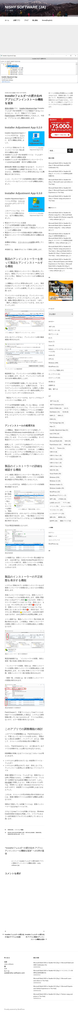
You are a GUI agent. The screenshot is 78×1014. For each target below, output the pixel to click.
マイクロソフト (56, 510)
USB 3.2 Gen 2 (56, 466)
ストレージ (66, 506)
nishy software (21, 92)
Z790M (62, 499)
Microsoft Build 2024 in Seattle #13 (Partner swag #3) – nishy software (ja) (61, 217)
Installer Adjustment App (28, 108)
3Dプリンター (53, 330)
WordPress (52, 366)
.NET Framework (57, 404)
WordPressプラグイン (58, 495)
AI (49, 338)
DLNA (65, 412)
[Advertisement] (39, 39)
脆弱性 (62, 517)
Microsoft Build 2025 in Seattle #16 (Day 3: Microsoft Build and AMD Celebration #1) (60, 165)
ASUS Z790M (55, 408)
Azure (50, 341)
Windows (10, 829)
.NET (50, 326)
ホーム (7, 20)
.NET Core (54, 401)
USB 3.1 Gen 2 (56, 459)
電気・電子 (52, 389)
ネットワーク (53, 374)
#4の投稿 (8, 782)
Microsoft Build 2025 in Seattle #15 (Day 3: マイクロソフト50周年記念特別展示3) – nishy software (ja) (60, 240)
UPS (50, 359)
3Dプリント (52, 334)
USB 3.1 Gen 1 (56, 455)
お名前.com (55, 502)
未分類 (51, 381)
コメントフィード (54, 540)
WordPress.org (53, 544)
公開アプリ (16, 20)
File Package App (57, 423)
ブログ (26, 20)
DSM (53, 419)
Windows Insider (56, 484)
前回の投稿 (9, 108)
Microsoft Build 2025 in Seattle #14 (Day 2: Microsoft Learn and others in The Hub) (61, 182)
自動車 (51, 385)
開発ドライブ (65, 521)
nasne (51, 355)
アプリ (22, 834)
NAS (68, 441)
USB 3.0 (53, 452)
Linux (50, 345)
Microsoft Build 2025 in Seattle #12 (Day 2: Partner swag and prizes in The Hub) (60, 198)
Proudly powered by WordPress (14, 1009)
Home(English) (47, 20)
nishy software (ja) (25, 7)
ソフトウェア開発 (18, 829)
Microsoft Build (56, 441)
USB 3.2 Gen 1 (56, 463)
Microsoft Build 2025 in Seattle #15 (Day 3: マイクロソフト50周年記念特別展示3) (60, 174)
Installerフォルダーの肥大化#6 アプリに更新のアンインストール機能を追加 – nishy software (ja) (27, 863)
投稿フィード (53, 536)
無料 (53, 517)
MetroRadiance (56, 437)
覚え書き (35, 20)
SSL (52, 448)
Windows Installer (14, 834)
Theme (61, 448)
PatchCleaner (10, 115)
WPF (53, 499)
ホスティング (53, 378)
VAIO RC (54, 470)
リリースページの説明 (26, 242)
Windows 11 (55, 481)
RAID (67, 444)
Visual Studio (55, 473)
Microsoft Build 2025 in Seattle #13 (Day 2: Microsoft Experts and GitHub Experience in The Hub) (61, 190)
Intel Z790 (54, 433)
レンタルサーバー (57, 513)
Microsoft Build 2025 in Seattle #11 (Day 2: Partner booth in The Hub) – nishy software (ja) (60, 253)
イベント (54, 506)
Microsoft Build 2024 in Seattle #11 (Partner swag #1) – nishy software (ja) (60, 228)
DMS (60, 415)
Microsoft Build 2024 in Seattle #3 (59, 223)
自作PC (53, 521)
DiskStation (55, 412)
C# (66, 408)
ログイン (51, 532)
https (52, 426)
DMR (52, 415)
